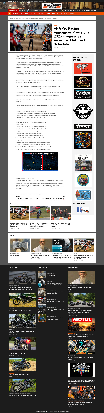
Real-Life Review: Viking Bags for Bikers (55, 301)
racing (38, 194)
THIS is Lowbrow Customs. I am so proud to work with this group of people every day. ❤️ (53, 198)
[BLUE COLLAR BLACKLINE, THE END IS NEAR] (22, 300)
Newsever (60, 411)
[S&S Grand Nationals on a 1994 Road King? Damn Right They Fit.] (42, 318)
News (40, 253)
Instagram (19, 188)
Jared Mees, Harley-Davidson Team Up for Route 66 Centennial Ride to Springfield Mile (59, 10)
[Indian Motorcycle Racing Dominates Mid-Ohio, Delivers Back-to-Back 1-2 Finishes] (61, 213)
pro (30, 194)
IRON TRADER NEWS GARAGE (52, 13)
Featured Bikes (16, 285)
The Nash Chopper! (15, 255)
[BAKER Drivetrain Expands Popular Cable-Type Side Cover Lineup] (42, 292)
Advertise (36, 1)
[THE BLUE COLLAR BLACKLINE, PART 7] (22, 364)
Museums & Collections (35, 253)
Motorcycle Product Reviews (14, 393)
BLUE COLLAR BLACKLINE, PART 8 (17, 354)
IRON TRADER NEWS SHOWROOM (67, 13)
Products (40, 13)
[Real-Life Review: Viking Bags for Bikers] (42, 301)
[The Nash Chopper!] (20, 245)
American (25, 194)
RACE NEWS (33, 13)
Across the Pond (42, 1)
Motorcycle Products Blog (14, 253)
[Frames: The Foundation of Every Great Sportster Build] (42, 309)
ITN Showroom (11, 285)
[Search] (94, 13)
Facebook (48, 186)
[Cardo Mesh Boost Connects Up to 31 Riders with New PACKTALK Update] (62, 245)
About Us (19, 1)
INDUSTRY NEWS (24, 13)
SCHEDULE (42, 194)
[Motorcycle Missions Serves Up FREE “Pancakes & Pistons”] (81, 347)
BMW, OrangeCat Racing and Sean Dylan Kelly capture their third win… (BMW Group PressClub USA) (39, 224)
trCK (45, 194)
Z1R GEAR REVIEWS (28, 393)
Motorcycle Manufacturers (72, 308)
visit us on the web (37, 186)
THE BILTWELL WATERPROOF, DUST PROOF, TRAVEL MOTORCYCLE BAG (27, 198)
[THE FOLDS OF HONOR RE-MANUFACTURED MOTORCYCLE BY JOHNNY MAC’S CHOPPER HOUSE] (22, 277)
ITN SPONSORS (16, 13)
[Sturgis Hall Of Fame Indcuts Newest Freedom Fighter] (41, 245)
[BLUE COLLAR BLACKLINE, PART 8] (22, 343)
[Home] (9, 14)
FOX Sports (33, 185)
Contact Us (24, 1)
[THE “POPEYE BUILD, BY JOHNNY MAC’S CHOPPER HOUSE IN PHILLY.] (22, 321)
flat (28, 194)
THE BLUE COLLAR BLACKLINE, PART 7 (19, 374)
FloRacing (47, 185)
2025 (19, 194)
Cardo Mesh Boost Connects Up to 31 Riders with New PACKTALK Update (22, 10)
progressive (34, 194)
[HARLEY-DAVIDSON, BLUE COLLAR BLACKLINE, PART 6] (22, 385)
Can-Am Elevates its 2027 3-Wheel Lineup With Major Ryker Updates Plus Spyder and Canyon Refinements (80, 312)
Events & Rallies (70, 355)
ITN (55, 47)
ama (21, 194)
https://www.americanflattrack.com (43, 149)
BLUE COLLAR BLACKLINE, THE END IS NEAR (20, 310)
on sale (40, 105)
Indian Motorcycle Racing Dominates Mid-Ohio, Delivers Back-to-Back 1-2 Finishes (60, 224)
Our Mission (30, 1)
